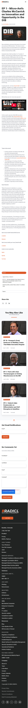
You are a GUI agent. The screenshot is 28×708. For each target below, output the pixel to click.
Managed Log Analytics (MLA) (10, 560)
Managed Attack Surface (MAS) (10, 565)
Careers (4, 671)
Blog (3, 624)
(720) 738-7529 (6, 530)
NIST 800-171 (5, 578)
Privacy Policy (5, 688)
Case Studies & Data (7, 626)
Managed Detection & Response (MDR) (12, 563)
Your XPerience (6, 545)
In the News (5, 668)
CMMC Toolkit (5, 657)
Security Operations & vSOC (9, 644)
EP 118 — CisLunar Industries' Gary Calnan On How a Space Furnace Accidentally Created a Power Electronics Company (13, 281)
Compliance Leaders (7, 615)
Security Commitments (8, 691)
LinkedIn (4, 235)
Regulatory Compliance (8, 634)
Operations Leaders (7, 618)
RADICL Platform (6, 539)
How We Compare (6, 547)
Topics (4, 291)
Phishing (4, 584)
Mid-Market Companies (8, 603)
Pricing (3, 536)
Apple (3, 252)
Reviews (4, 552)
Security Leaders (6, 613)
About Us (4, 663)
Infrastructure (5, 595)
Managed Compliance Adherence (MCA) (12, 558)
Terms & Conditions (7, 694)
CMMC (3, 576)
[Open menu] (25, 2)
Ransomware (5, 587)
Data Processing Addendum (9, 697)
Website (4, 239)
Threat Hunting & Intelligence (9, 637)
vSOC (3, 550)
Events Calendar (6, 673)
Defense (4, 592)
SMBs (3, 601)
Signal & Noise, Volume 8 (8, 276)
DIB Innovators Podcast (8, 629)
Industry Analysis (6, 649)
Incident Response (7, 639)
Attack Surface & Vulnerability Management (13, 642)
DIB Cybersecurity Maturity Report (11, 655)
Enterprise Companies (8, 606)
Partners (4, 678)
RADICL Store (5, 676)
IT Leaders (5, 611)
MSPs (3, 608)
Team (3, 666)
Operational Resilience (8, 647)
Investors (4, 680)
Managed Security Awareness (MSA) (12, 568)
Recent (4, 272)
